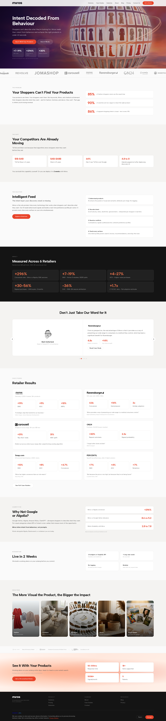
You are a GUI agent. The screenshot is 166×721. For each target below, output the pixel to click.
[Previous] (12, 339)
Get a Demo (148, 3)
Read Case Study (95, 348)
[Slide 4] (84, 358)
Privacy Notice (53, 718)
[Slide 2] (81, 358)
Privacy (123, 702)
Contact (87, 705)
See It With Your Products (24, 42)
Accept (149, 717)
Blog (122, 3)
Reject (140, 717)
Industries (109, 3)
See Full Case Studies (22, 485)
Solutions (90, 3)
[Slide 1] (79, 358)
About (117, 3)
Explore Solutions (21, 216)
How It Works (45, 42)
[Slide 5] (86, 358)
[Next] (154, 339)
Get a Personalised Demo (24, 679)
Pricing (129, 3)
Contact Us (136, 3)
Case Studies (100, 3)
